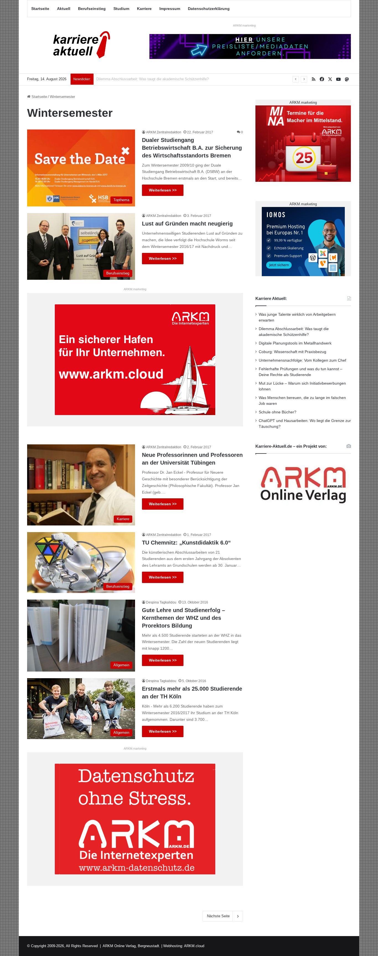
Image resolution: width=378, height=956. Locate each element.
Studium (121, 8)
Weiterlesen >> (163, 190)
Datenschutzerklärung (209, 8)
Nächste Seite (218, 916)
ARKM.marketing (244, 25)
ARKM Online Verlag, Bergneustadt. (131, 946)
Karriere (144, 8)
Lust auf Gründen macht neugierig (187, 224)
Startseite (40, 8)
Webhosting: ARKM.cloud (183, 946)
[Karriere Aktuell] (78, 45)
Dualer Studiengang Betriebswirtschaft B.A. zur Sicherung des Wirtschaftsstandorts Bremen (192, 148)
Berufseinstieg (92, 8)
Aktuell (63, 8)
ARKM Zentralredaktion (163, 132)
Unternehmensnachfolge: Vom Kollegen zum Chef (302, 360)
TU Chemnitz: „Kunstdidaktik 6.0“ (186, 543)
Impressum (169, 8)
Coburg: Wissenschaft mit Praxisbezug (292, 352)
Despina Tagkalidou (161, 602)
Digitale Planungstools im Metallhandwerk (129, 79)
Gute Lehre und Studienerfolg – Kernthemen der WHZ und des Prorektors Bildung (183, 618)
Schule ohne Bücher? (277, 412)
